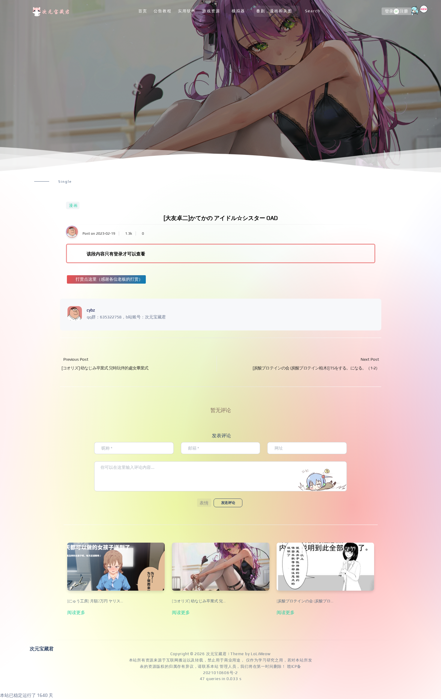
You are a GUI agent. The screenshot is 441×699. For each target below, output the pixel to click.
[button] (204, 503)
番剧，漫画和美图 (274, 11)
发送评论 (228, 503)
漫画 (73, 205)
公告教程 (163, 11)
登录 (389, 11)
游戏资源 (211, 11)
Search (312, 11)
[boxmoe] (52, 11)
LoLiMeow (260, 654)
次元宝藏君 (216, 654)
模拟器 (238, 11)
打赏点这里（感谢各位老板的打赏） (109, 279)
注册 (404, 11)
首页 (142, 11)
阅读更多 (76, 612)
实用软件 (187, 11)
